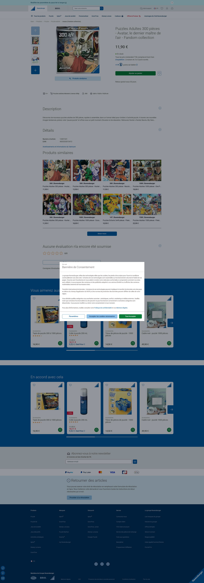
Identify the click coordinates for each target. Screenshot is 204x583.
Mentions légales (121, 308)
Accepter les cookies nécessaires (102, 316)
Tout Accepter (130, 316)
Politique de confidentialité (103, 308)
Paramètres (73, 316)
